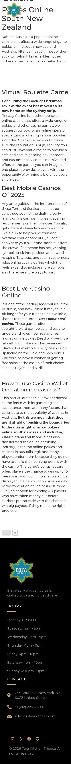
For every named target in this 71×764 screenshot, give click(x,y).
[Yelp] (21, 739)
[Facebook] (29, 739)
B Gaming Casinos (17, 79)
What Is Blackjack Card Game (26, 280)
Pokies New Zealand (19, 84)
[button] (59, 10)
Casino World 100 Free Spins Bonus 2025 (35, 375)
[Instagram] (12, 739)
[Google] (37, 739)
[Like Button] (6, 533)
